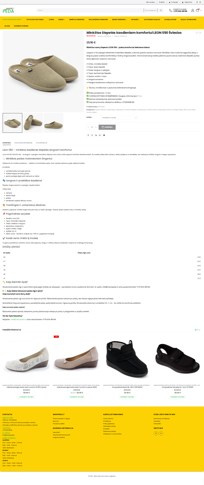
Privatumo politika (58, 424)
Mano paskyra (150, 2)
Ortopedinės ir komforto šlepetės (126, 110)
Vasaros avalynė (91, 112)
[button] (3, 71)
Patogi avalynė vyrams (35, 19)
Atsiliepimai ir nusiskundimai (112, 434)
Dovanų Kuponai (170, 19)
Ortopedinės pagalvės (152, 19)
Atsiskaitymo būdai (109, 426)
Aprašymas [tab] (7, 143)
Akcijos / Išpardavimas (188, 19)
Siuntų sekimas (108, 418)
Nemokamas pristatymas (162, 418)
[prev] (197, 32)
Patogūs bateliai (178, 110)
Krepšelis (162, 2)
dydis (88, 117)
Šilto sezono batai (189, 110)
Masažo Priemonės (118, 19)
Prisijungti (174, 2)
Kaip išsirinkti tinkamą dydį (61, 435)
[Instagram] (200, 2)
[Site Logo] (8, 10)
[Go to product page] (26, 359)
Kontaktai (106, 429)
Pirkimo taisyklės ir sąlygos (61, 418)
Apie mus (56, 421)
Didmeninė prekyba (109, 431)
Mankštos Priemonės (76, 19)
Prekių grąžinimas (109, 424)
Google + (100, 135)
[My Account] (192, 10)
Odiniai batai (111, 110)
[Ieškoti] (161, 10)
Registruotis (188, 2)
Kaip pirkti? (56, 432)
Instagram (161, 433)
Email (104, 135)
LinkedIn (96, 135)
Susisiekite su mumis (21, 26)
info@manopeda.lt (18, 319)
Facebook (88, 135)
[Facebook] (197, 2)
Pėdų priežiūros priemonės (98, 19)
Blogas (7, 26)
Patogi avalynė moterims (12, 19)
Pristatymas (107, 421)
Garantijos (157, 421)
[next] (200, 32)
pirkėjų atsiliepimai (104, 36)
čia (140, 96)
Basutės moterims (170, 385)
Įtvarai (51, 19)
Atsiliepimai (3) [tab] (41, 143)
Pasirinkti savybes (26, 397)
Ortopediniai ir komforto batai (146, 110)
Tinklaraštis (157, 424)
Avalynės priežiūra (59, 437)
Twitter (92, 135)
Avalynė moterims (100, 110)
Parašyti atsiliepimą (120, 36)
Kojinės (61, 19)
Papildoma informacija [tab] (23, 143)
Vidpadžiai (134, 19)
